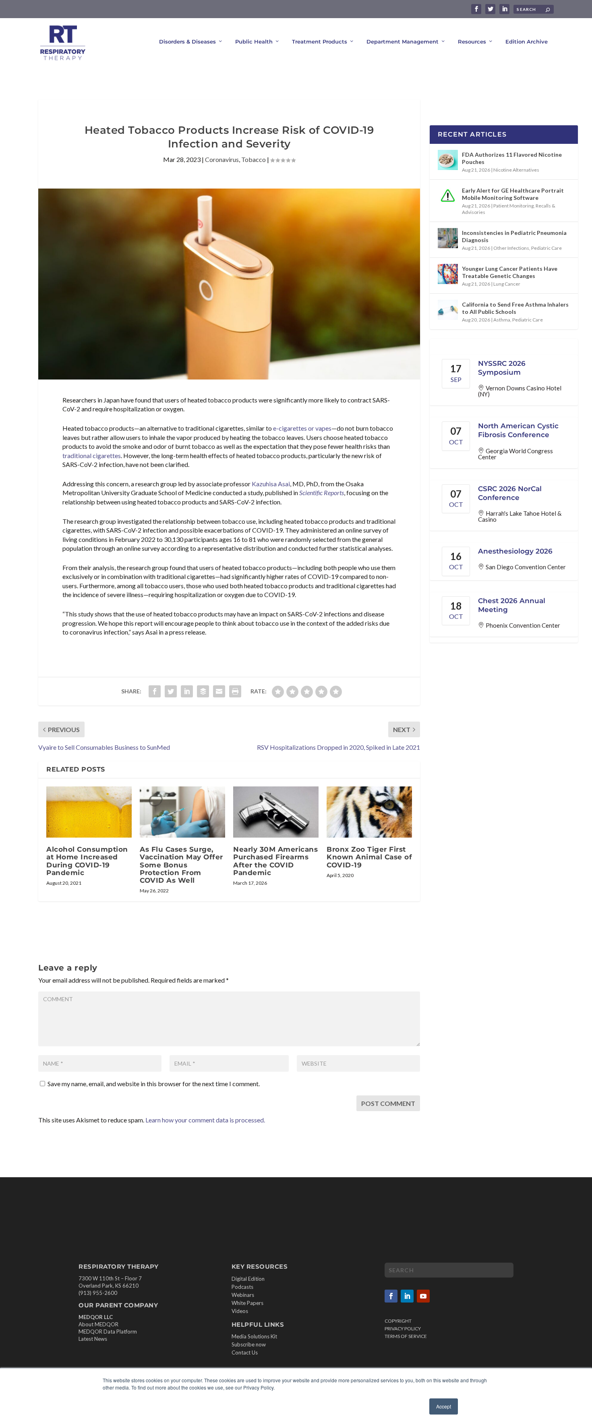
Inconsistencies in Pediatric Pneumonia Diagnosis (514, 236)
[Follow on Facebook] (391, 1296)
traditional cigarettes (91, 455)
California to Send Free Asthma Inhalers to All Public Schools (515, 308)
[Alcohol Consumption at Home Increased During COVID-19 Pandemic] (89, 812)
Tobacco (253, 159)
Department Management (402, 41)
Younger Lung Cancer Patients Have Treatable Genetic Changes (509, 272)
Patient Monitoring (513, 206)
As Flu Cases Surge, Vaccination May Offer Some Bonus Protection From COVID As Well (181, 864)
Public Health (254, 41)
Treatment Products (319, 41)
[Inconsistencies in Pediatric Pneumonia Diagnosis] (448, 238)
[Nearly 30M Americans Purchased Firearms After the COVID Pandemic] (276, 812)
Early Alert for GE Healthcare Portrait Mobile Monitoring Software (513, 194)
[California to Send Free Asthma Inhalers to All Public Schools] (448, 310)
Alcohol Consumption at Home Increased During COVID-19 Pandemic (87, 861)
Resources (472, 41)
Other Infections (511, 248)
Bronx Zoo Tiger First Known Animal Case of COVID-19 (369, 857)
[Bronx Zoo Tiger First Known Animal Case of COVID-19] (369, 812)
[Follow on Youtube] (423, 1296)
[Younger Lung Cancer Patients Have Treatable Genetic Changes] (448, 274)
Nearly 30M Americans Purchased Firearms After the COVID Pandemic (275, 861)
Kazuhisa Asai (271, 483)
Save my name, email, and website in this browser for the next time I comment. (154, 1083)
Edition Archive (526, 41)
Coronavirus (222, 159)
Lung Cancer (506, 284)
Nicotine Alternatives (516, 170)
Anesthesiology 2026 (515, 551)
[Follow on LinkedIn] (407, 1296)
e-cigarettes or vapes (302, 428)
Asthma (501, 320)
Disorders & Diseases (187, 41)
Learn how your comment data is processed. (205, 1120)
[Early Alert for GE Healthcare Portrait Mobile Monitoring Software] (448, 196)
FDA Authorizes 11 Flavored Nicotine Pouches (512, 158)
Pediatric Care (546, 248)
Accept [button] (443, 1406)
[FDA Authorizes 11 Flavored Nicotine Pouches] (448, 160)
